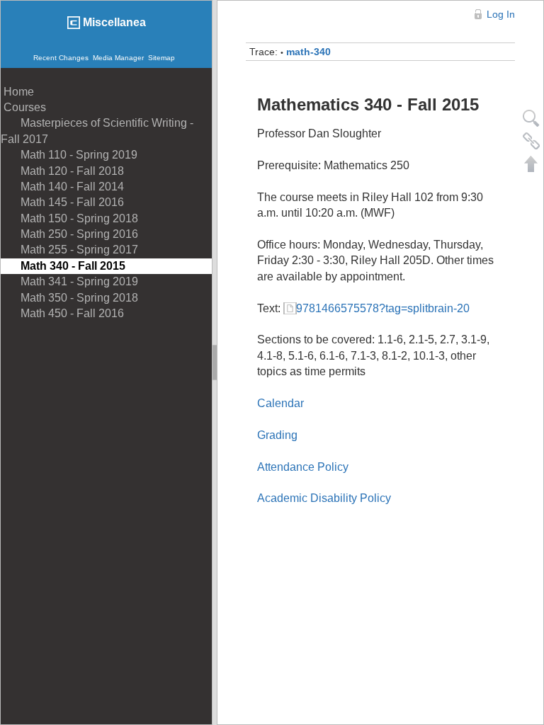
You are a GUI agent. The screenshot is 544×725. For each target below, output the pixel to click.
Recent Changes (61, 58)
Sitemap (161, 58)
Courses (23, 107)
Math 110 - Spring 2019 (69, 155)
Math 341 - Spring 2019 (69, 281)
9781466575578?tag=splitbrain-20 (383, 308)
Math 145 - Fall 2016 (62, 202)
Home (17, 92)
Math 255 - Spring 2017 (69, 250)
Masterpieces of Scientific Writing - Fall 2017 (97, 130)
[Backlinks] (531, 141)
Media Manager (118, 58)
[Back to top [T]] (531, 163)
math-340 (308, 51)
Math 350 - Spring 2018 (69, 298)
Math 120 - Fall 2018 (62, 171)
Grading (277, 435)
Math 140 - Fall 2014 (62, 187)
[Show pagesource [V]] (531, 118)
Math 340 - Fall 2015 (63, 266)
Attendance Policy (302, 467)
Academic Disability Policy (324, 498)
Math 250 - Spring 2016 (69, 234)
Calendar (280, 403)
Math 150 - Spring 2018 (69, 218)
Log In (501, 14)
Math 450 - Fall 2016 (62, 313)
